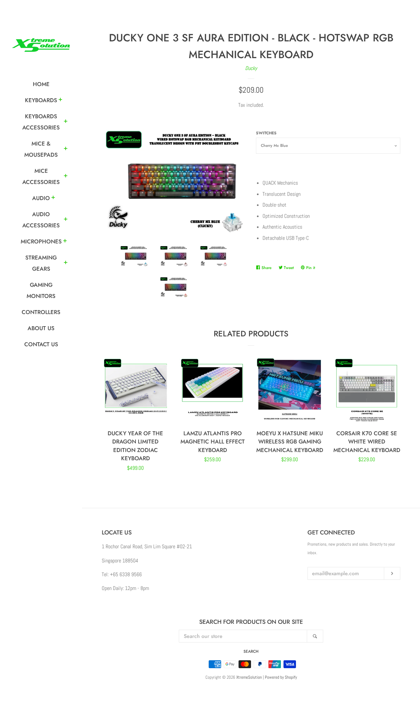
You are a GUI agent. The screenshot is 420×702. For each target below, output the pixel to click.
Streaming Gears (41, 263)
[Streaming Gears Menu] (65, 263)
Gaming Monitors (41, 290)
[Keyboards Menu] (60, 100)
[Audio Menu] (53, 198)
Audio (41, 198)
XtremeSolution (249, 677)
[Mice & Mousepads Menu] (65, 149)
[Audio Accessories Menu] (65, 220)
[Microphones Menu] (65, 241)
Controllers (41, 312)
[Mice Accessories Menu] (65, 176)
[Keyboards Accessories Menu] (65, 122)
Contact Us (41, 344)
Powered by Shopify (281, 677)
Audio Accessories (41, 219)
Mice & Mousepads (41, 149)
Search (251, 651)
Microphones (41, 241)
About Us (41, 328)
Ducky (251, 68)
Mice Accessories (41, 176)
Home (41, 84)
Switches (266, 133)
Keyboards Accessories (41, 121)
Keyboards (41, 100)
